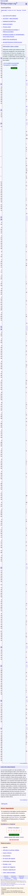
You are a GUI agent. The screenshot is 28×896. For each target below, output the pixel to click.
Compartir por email (11, 10)
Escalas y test (7, 864)
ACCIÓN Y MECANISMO (10, 18)
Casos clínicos (7, 853)
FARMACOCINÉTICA (9, 21)
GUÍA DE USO (13, 877)
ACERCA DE (6, 876)
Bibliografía (4, 803)
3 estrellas (14, 830)
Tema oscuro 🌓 (4, 0)
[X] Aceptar (14, 68)
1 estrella (9, 830)
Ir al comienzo (23, 763)
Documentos (6, 856)
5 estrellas (19, 830)
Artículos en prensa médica (11, 850)
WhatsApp (19, 10)
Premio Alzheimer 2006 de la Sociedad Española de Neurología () (13, 884)
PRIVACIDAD (21, 877)
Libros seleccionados (9, 872)
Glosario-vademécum (9, 870)
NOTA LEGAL (13, 876)
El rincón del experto (9, 858)
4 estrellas (16, 830)
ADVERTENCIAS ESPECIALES (12, 42)
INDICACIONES (8, 24)
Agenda (5, 847)
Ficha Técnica (15, 817)
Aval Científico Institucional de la (7, 885)
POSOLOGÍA (7, 27)
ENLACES (21, 878)
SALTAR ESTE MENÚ (9, 16)
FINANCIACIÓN (21, 876)
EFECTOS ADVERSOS (10, 39)
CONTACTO (6, 877)
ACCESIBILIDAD (8, 878)
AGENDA (15, 878)
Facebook (24, 10)
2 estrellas (11, 830)
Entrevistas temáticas (9, 861)
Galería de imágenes (9, 867)
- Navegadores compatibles (10, 65)
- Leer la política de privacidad (11, 63)
